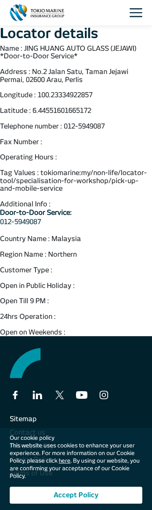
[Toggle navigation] (138, 13)
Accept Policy (76, 495)
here (65, 461)
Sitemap (23, 419)
